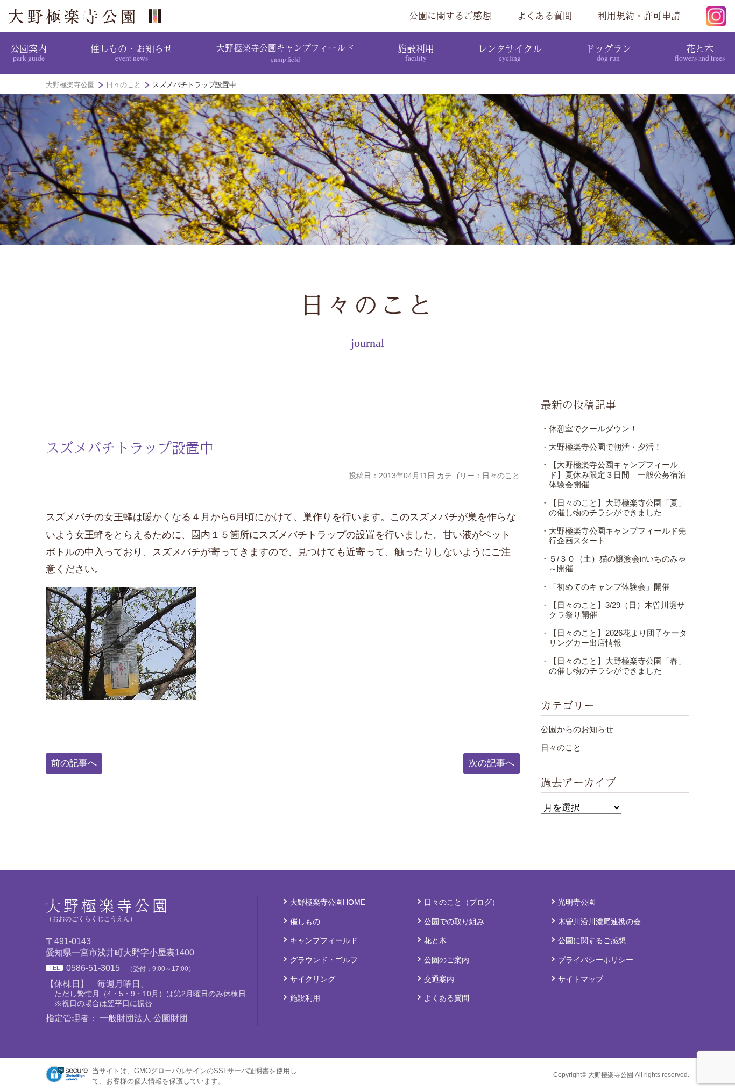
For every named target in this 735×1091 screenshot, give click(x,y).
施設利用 (416, 52)
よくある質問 (544, 16)
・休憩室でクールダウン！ (589, 428)
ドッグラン (608, 52)
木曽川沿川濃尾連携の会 (599, 921)
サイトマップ (580, 979)
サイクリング (312, 979)
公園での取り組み (454, 921)
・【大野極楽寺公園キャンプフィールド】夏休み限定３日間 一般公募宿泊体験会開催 (613, 474)
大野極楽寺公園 (89, 16)
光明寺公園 (577, 902)
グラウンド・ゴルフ (324, 959)
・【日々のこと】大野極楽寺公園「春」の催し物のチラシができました (613, 665)
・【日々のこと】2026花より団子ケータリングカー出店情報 (614, 637)
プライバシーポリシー (595, 959)
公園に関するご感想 (450, 16)
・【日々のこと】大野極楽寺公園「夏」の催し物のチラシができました (613, 507)
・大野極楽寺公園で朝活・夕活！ (601, 446)
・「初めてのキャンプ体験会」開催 (605, 586)
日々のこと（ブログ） (461, 902)
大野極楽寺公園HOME (327, 902)
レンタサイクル (510, 52)
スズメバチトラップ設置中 (130, 447)
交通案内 (439, 979)
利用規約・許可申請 (639, 16)
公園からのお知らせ (577, 729)
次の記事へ (491, 763)
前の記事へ (74, 763)
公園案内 (28, 52)
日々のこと (561, 747)
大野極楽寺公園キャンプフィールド (285, 52)
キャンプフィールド (324, 940)
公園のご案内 (446, 959)
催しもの (305, 921)
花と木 (700, 52)
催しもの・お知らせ (131, 52)
